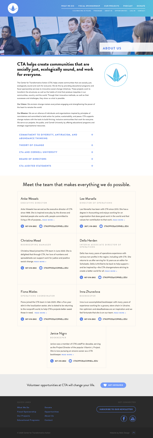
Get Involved (115, 385)
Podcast (128, 6)
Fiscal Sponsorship (26, 411)
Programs (98, 11)
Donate (141, 6)
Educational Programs (28, 420)
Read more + (48, 220)
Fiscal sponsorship (89, 6)
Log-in (132, 11)
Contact (141, 11)
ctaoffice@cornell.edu (116, 226)
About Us (49, 415)
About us (108, 11)
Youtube (133, 418)
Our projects (111, 6)
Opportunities (121, 11)
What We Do (23, 407)
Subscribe (116, 409)
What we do (67, 6)
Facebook (124, 418)
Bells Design (124, 432)
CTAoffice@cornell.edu (56, 226)
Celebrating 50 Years (82, 11)
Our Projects (23, 415)
